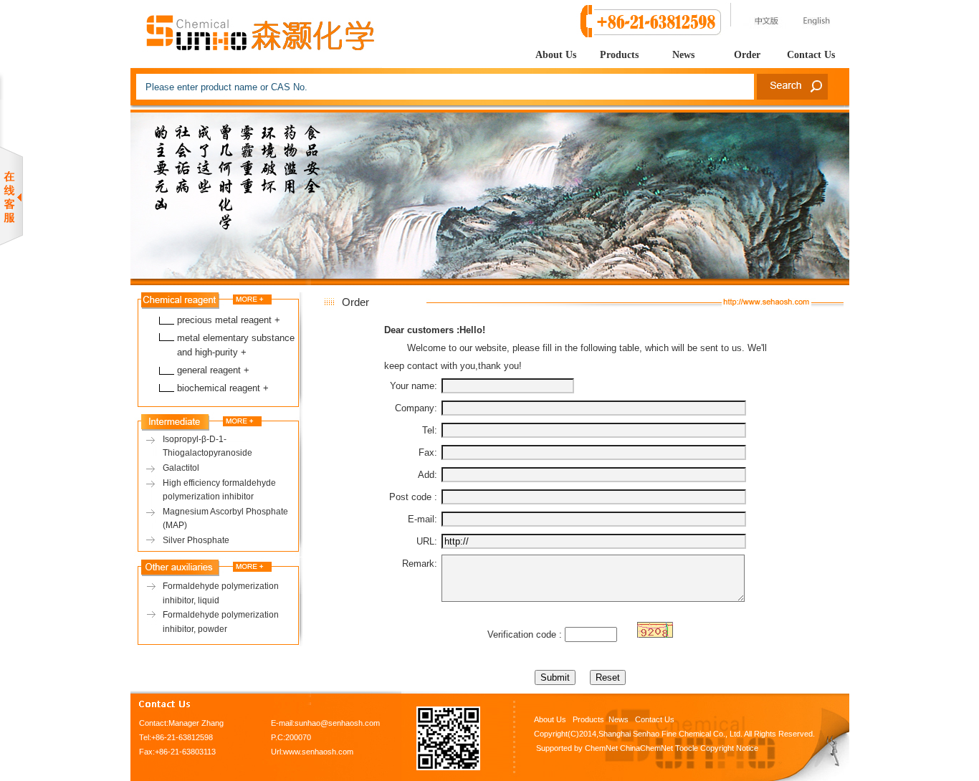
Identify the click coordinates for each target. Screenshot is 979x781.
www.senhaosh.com (318, 751)
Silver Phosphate (196, 540)
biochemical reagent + (223, 388)
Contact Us (811, 54)
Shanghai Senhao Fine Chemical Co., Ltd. (670, 733)
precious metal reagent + (228, 320)
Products (619, 54)
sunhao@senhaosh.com (337, 723)
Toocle (686, 748)
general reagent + (213, 370)
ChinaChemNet (646, 748)
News (683, 54)
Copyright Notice (729, 748)
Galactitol (181, 468)
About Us (555, 54)
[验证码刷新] (655, 630)
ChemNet (601, 748)
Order (747, 54)
